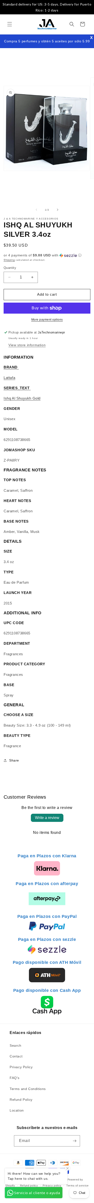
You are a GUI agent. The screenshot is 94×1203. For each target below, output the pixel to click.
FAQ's (15, 1078)
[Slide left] (36, 209)
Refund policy (29, 1185)
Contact (16, 1056)
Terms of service (77, 1185)
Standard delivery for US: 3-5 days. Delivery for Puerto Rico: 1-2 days (47, 7)
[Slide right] (57, 209)
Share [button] (14, 760)
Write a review (47, 818)
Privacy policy (52, 1185)
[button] (9, 24)
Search (15, 1045)
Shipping (9, 260)
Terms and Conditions (28, 1089)
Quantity (10, 268)
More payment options (47, 319)
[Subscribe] (74, 1141)
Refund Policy (21, 1099)
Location (17, 1110)
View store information (27, 345)
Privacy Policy (21, 1067)
